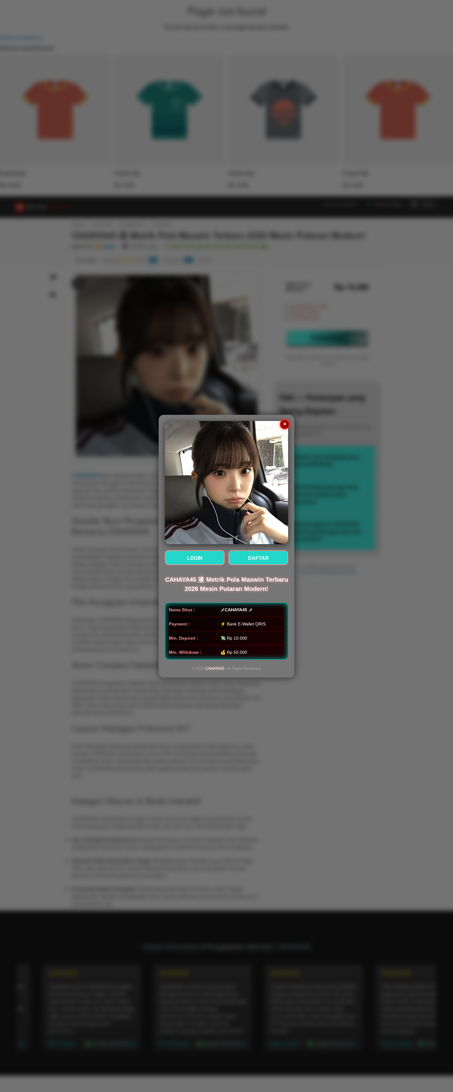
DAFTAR (258, 558)
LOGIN (194, 558)
